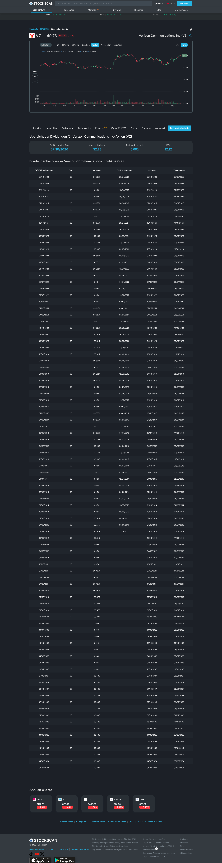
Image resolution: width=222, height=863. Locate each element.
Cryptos (117, 10)
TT (90, 799)
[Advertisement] (111, 119)
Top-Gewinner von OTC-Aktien (156, 843)
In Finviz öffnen (98, 822)
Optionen (184, 839)
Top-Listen (69, 10)
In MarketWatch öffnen (117, 822)
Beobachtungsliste (41, 9)
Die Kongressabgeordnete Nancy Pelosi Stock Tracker (115, 843)
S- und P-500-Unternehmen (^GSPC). (159, 846)
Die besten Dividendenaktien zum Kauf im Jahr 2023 (114, 839)
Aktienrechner (186, 853)
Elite (159, 10)
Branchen (138, 10)
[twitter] (191, 29)
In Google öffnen (83, 822)
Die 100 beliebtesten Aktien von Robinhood (110, 846)
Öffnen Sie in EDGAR (137, 822)
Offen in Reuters (155, 822)
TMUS (39, 799)
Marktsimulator (182, 10)
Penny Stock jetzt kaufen (154, 839)
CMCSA (117, 799)
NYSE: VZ (44, 29)
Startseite (33, 29)
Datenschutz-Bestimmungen (41, 849)
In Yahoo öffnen (66, 822)
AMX (142, 799)
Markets (93, 9)
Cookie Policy (62, 849)
